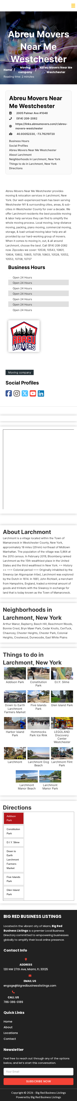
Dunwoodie (37, 637)
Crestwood (21, 637)
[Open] (73, 6)
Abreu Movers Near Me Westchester (32, 150)
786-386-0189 (13, 1002)
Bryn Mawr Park (31, 628)
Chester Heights (27, 633)
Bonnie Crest (11, 628)
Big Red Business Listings (26, 5)
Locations (11, 1033)
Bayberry (26, 624)
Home (8, 70)
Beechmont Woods (60, 624)
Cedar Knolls (50, 628)
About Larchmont (20, 154)
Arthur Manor (11, 624)
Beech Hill (40, 624)
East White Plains (56, 637)
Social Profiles (18, 145)
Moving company (19, 372)
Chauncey (9, 633)
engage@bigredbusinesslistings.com (30, 985)
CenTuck (65, 628)
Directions (16, 168)
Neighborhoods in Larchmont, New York (34, 159)
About (8, 1027)
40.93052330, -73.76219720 (36, 134)
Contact (10, 1039)
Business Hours (19, 141)
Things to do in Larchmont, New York (33, 163)
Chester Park (47, 633)
